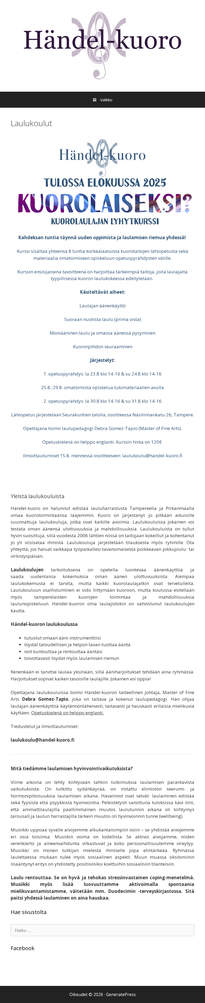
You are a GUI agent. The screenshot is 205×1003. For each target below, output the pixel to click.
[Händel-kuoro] (102, 45)
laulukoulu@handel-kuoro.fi (152, 455)
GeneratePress (121, 994)
